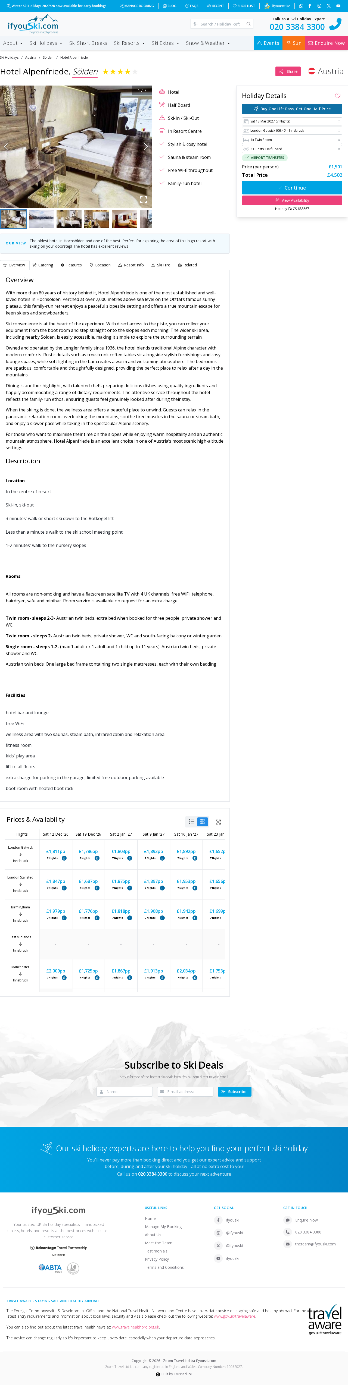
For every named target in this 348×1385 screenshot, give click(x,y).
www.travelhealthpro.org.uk (135, 1327)
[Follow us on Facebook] (310, 6)
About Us (153, 1234)
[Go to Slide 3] (69, 219)
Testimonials (156, 1251)
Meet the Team (158, 1242)
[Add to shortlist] (337, 95)
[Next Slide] (146, 147)
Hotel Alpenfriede (74, 57)
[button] (76, 147)
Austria (30, 57)
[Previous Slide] (6, 147)
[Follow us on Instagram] (319, 6)
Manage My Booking (163, 1226)
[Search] (248, 24)
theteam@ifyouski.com (315, 1243)
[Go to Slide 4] (96, 219)
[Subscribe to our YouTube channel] (338, 6)
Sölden (48, 57)
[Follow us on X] (329, 6)
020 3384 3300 (308, 1232)
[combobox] (292, 121)
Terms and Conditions (164, 1267)
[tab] (15, 265)
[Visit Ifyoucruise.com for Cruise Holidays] (276, 6)
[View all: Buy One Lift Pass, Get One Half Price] (64, 858)
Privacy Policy (157, 1259)
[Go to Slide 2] (41, 219)
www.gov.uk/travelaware (234, 1316)
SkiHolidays (9, 57)
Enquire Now (306, 1220)
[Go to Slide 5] (124, 219)
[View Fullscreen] (218, 822)
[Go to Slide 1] (13, 219)
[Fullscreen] (143, 199)
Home (150, 1218)
